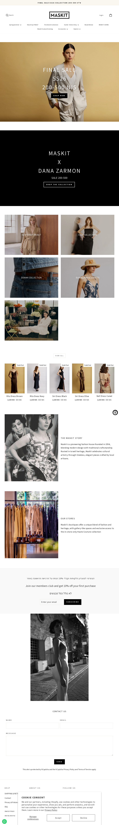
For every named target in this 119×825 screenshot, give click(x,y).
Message (11, 733)
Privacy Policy (51, 810)
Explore (76, 29)
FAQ (6, 807)
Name (9, 720)
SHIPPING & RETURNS (13, 793)
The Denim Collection (51, 25)
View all (59, 356)
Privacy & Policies (11, 802)
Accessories (62, 29)
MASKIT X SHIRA (104, 25)
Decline (83, 818)
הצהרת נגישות (9, 811)
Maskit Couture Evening (45, 29)
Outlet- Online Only (70, 25)
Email (63, 720)
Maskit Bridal (89, 25)
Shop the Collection (59, 184)
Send (59, 762)
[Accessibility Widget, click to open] (115, 412)
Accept (58, 818)
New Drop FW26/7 (32, 25)
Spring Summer (14, 25)
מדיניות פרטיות (10, 815)
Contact (8, 798)
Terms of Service (84, 769)
